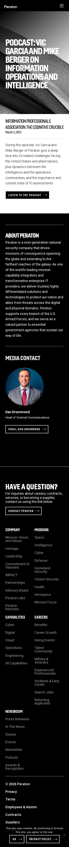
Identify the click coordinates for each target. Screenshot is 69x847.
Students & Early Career (46, 682)
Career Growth (45, 633)
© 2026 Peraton (17, 784)
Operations (13, 648)
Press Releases (17, 719)
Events (10, 742)
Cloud (9, 640)
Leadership (13, 556)
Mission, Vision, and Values (17, 539)
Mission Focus (45, 602)
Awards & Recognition (14, 766)
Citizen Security (46, 579)
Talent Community (43, 649)
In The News (15, 727)
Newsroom (14, 711)
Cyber (39, 553)
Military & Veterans (41, 660)
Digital (10, 633)
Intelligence (43, 545)
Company (12, 529)
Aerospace (42, 595)
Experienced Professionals (45, 671)
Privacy (11, 792)
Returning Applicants (42, 701)
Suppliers (12, 822)
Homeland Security (42, 570)
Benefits (40, 625)
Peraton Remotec (12, 607)
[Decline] (64, 835)
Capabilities (15, 617)
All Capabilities (16, 663)
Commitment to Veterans (17, 565)
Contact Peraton (21, 511)
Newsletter (13, 750)
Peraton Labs (15, 598)
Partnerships (15, 583)
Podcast (11, 757)
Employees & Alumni (21, 807)
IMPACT (11, 575)
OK (14, 839)
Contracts (13, 815)
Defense (41, 561)
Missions (41, 529)
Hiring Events (44, 640)
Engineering (14, 656)
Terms (10, 799)
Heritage (11, 549)
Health (39, 587)
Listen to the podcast (24, 195)
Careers (41, 617)
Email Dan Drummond (24, 429)
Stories (10, 734)
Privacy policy (40, 839)
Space (39, 537)
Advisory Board (16, 590)
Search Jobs (44, 692)
